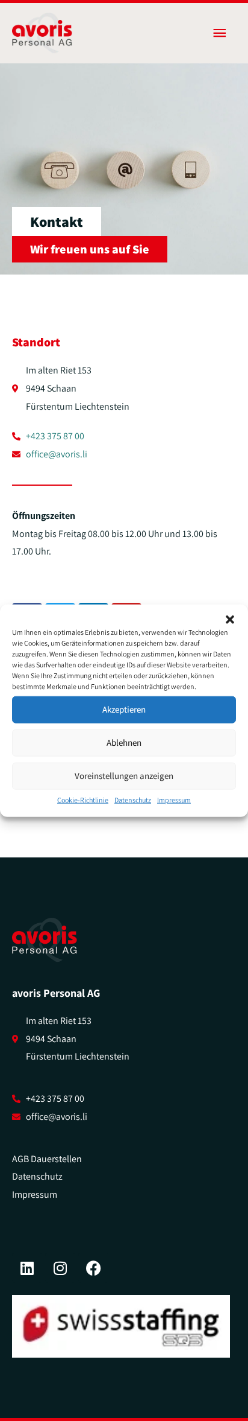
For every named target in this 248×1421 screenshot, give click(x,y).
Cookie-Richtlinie (82, 799)
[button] (230, 619)
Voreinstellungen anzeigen (124, 775)
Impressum (174, 799)
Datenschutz (132, 799)
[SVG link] (44, 940)
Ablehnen (124, 742)
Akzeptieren (124, 709)
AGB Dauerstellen (47, 1158)
